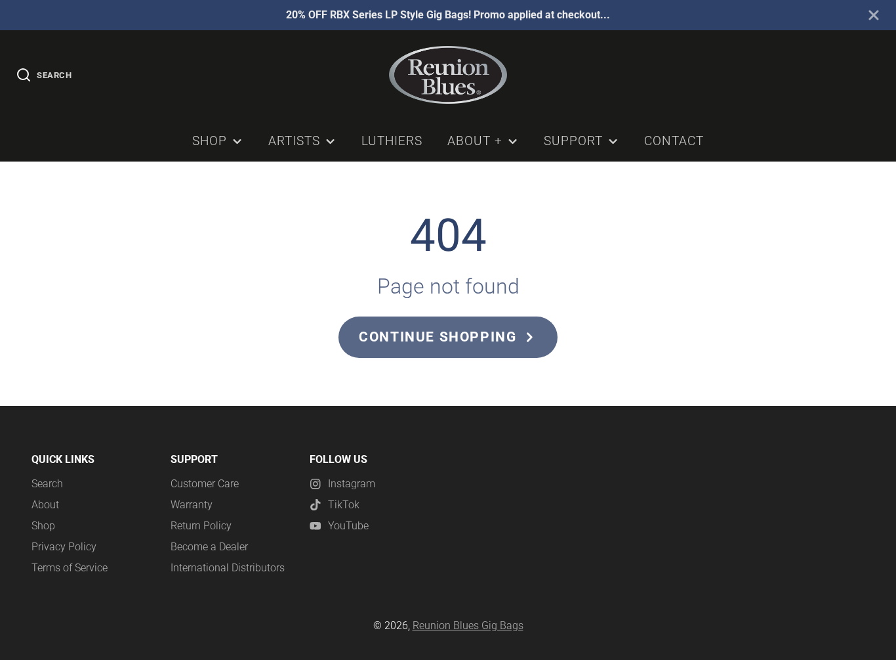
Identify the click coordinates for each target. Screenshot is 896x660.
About (45, 504)
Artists (294, 140)
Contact (674, 140)
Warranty (192, 504)
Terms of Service (69, 567)
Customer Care (205, 483)
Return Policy (201, 525)
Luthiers (391, 140)
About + (474, 140)
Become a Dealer (209, 546)
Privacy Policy (63, 546)
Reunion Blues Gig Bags (468, 625)
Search (47, 483)
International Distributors (228, 567)
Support (573, 140)
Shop (209, 140)
